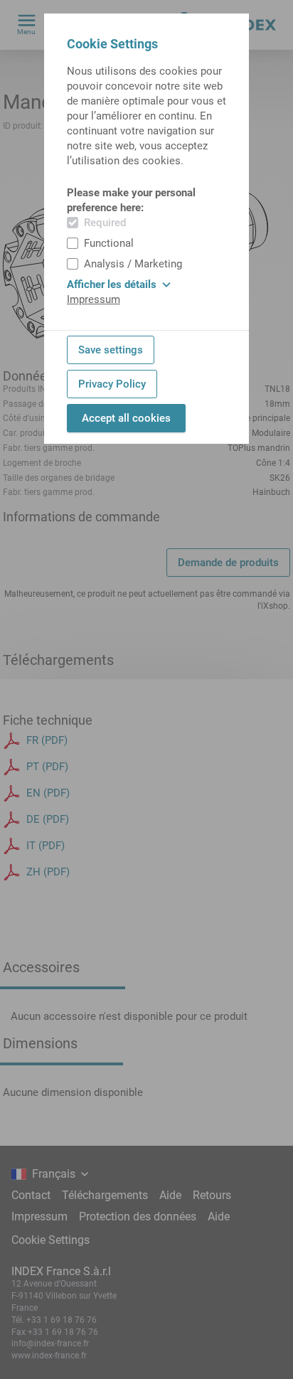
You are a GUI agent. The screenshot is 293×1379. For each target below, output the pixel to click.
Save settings (110, 350)
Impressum (93, 299)
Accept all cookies (126, 418)
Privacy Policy (112, 384)
